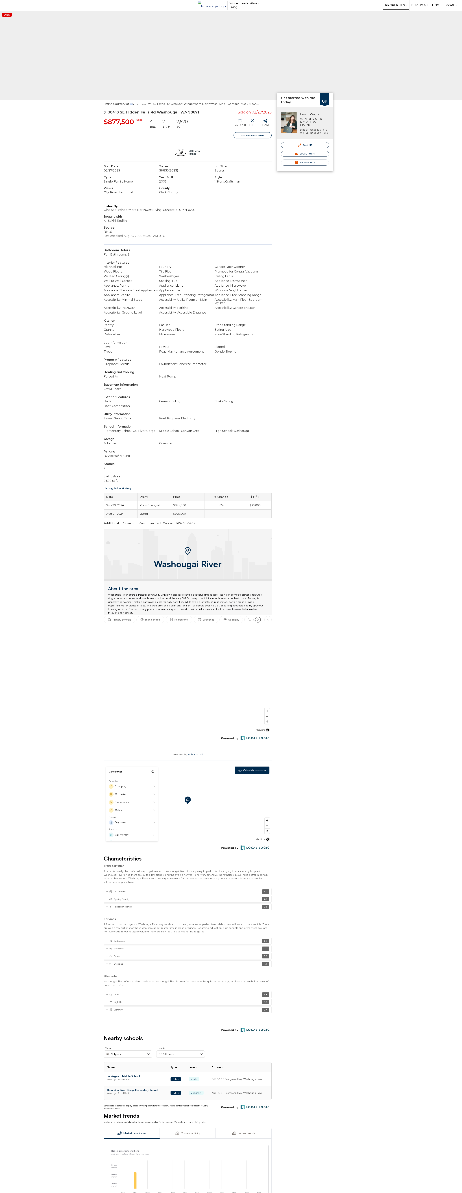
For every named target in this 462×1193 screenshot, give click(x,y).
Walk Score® (195, 754)
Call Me (307, 145)
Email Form (307, 154)
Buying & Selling (427, 7)
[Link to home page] (212, 5)
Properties (396, 7)
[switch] (240, 124)
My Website (307, 162)
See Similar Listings (252, 135)
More (452, 7)
